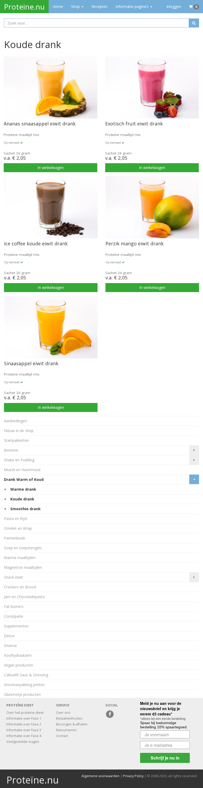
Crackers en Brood (20, 586)
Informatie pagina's (133, 6)
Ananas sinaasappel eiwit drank (40, 123)
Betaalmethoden (69, 718)
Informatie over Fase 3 (23, 730)
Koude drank (22, 498)
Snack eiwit (13, 577)
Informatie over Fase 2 (23, 724)
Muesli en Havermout (22, 469)
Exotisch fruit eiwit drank (134, 123)
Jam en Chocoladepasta (24, 596)
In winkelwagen (51, 167)
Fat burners (14, 606)
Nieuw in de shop (19, 430)
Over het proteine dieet (25, 712)
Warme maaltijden (19, 557)
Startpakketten (16, 440)
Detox (9, 635)
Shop (79, 6)
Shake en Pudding (19, 459)
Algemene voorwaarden (100, 776)
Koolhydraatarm (18, 655)
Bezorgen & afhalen (71, 724)
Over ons (63, 712)
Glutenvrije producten (22, 694)
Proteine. (24, 7)
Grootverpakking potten (24, 684)
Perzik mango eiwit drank (134, 243)
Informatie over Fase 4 (23, 736)
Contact (62, 736)
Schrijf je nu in (165, 758)
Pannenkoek (14, 538)
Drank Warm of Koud (24, 479)
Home (58, 6)
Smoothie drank (25, 508)
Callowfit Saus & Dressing (26, 674)
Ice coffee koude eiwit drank (36, 243)
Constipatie (13, 616)
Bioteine (11, 450)
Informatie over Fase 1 (23, 718)
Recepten (99, 6)
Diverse (10, 645)
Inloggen (173, 6)
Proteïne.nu (32, 779)
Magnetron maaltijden (23, 567)
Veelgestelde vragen (22, 741)
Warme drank (23, 489)
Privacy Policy (133, 776)
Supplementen (16, 625)
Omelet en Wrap (18, 528)
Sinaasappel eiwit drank (31, 363)
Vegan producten (18, 665)
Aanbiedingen (15, 420)
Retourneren (66, 730)
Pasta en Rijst (15, 518)
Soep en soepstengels (23, 547)
